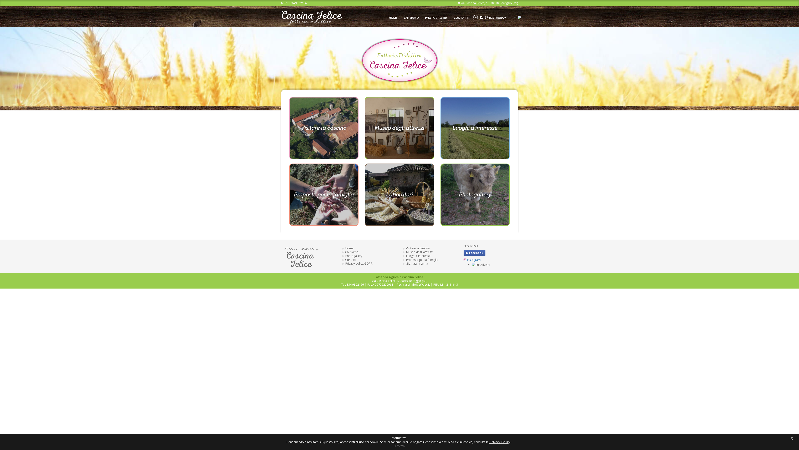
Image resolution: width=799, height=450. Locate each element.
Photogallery (436, 18)
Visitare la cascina (417, 248)
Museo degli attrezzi (419, 252)
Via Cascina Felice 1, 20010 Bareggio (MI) (399, 281)
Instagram (497, 18)
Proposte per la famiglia (421, 260)
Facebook (475, 253)
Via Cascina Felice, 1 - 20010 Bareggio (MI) (489, 3)
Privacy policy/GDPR (358, 263)
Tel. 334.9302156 (295, 3)
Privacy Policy (499, 442)
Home (393, 18)
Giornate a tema (416, 263)
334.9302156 (355, 284)
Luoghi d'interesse (418, 256)
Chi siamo (411, 18)
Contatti (461, 18)
